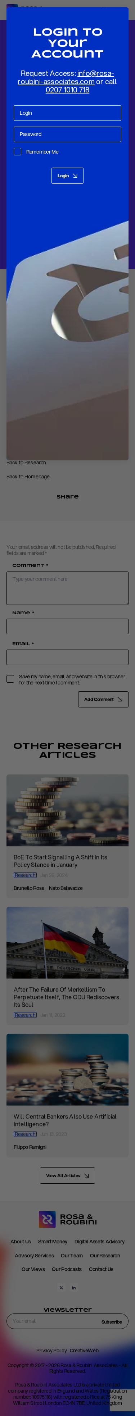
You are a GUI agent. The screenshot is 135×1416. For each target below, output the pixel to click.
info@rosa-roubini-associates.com (66, 77)
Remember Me (42, 152)
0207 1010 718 (68, 90)
